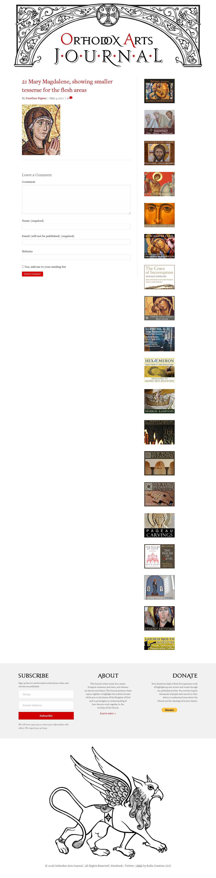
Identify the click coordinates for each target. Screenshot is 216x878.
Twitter (129, 866)
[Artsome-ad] (159, 618)
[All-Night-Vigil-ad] (159, 339)
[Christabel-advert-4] (159, 308)
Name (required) (33, 221)
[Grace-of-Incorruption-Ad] (159, 277)
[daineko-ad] (159, 122)
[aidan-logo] (159, 215)
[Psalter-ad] (159, 556)
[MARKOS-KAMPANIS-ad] (159, 401)
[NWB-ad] (159, 463)
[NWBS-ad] (159, 494)
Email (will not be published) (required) (48, 236)
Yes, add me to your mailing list (45, 267)
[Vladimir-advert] (159, 153)
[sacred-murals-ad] (159, 587)
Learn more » (108, 713)
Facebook (117, 866)
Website (27, 251)
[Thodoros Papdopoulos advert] (159, 246)
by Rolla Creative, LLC (153, 866)
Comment (28, 182)
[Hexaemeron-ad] (159, 370)
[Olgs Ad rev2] (159, 91)
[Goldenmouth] (159, 643)
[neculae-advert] (159, 184)
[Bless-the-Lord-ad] (159, 432)
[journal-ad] (159, 525)
